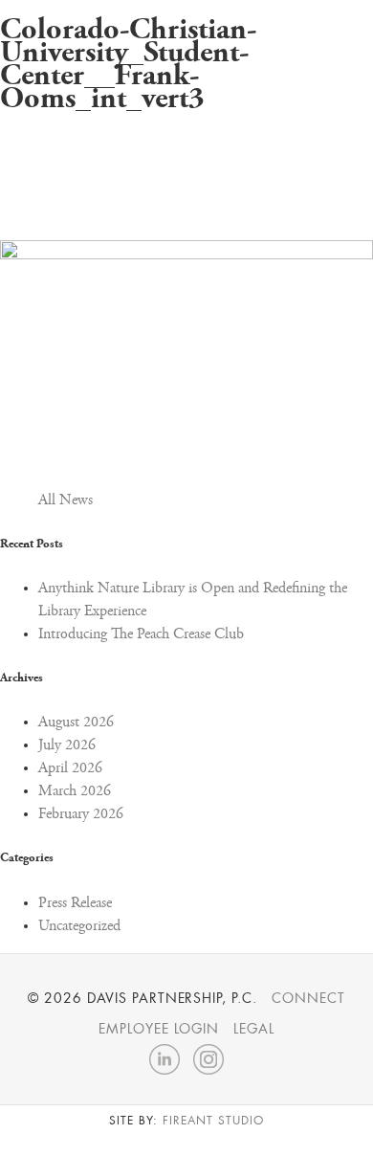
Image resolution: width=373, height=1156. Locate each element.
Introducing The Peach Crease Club (141, 634)
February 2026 (80, 814)
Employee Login (159, 1028)
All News (65, 500)
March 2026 (74, 791)
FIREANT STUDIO (213, 1120)
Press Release (75, 903)
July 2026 (67, 745)
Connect (308, 998)
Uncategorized (79, 926)
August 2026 (76, 722)
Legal (253, 1028)
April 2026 (70, 768)
